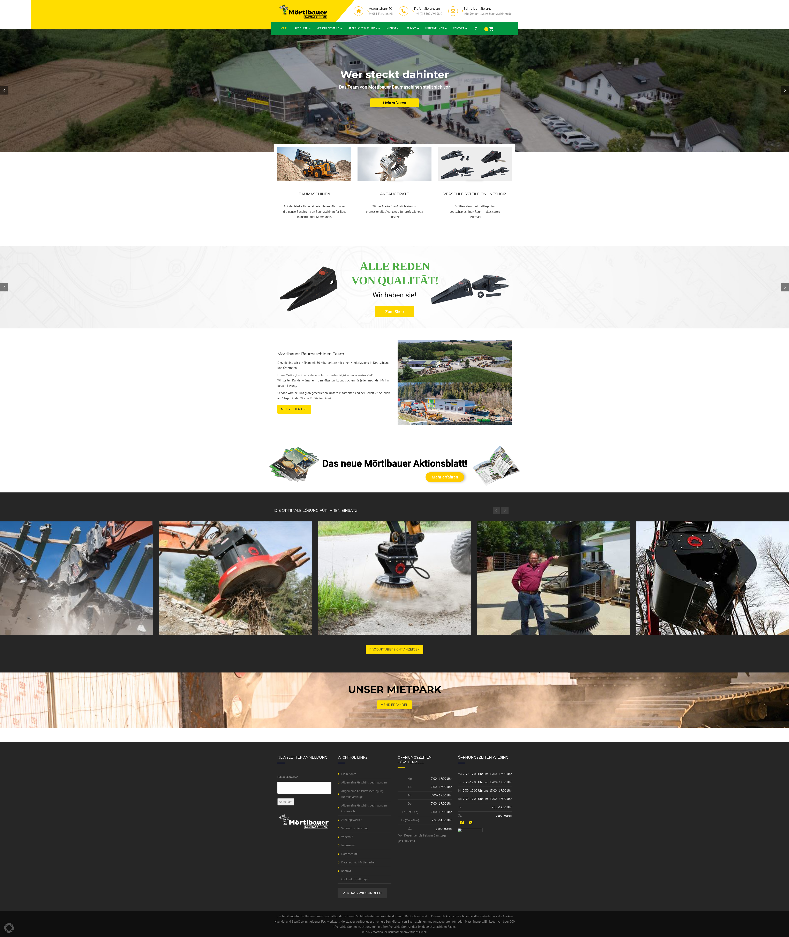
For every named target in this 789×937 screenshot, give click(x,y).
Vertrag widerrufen (362, 893)
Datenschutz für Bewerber (358, 862)
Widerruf (347, 837)
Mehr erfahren (445, 477)
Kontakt (346, 871)
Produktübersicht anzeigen (394, 649)
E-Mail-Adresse (287, 777)
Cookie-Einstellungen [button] (355, 879)
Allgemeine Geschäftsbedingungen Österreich (364, 808)
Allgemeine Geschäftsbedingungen (364, 782)
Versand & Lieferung (354, 828)
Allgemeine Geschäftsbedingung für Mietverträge (362, 794)
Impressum (348, 845)
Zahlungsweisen (351, 820)
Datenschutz (349, 854)
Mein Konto (348, 774)
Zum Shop (393, 311)
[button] (9, 928)
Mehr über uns (294, 409)
